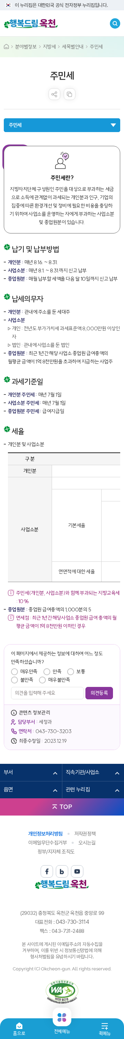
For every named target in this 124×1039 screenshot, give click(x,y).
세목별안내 (73, 46)
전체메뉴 (62, 1028)
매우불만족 (59, 680)
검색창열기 (115, 23)
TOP (66, 806)
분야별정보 (26, 46)
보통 (80, 671)
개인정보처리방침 (45, 834)
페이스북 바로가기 (47, 871)
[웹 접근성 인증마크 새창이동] (62, 992)
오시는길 (87, 843)
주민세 (96, 46)
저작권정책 (85, 834)
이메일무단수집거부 (47, 843)
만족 (57, 671)
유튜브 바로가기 (77, 871)
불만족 (26, 680)
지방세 (49, 46)
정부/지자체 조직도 (56, 852)
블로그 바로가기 (62, 871)
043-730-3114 (72, 922)
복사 (69, 94)
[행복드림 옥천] (31, 23)
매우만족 (29, 671)
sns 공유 (54, 94)
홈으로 (19, 1033)
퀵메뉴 (105, 1033)
